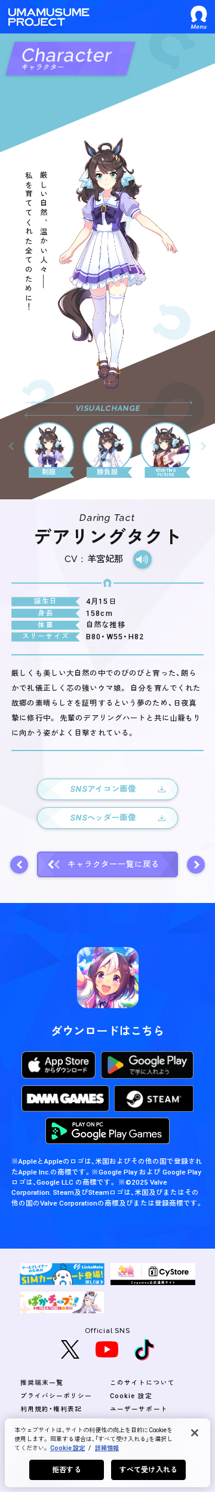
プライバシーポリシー (56, 1396)
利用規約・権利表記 (51, 1409)
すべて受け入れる (148, 1470)
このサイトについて (142, 1383)
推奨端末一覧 (41, 1383)
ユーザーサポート (138, 1409)
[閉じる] (195, 1433)
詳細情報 (107, 1448)
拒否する (66, 1470)
